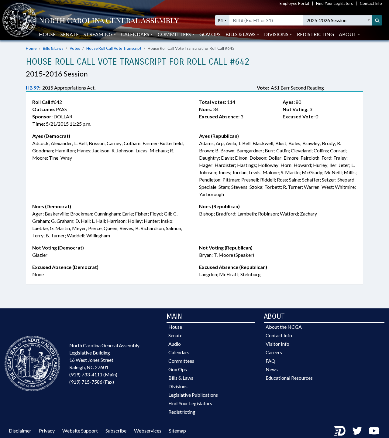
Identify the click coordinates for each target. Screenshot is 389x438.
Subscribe (115, 430)
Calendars (178, 352)
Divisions (178, 386)
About (347, 34)
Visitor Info (277, 344)
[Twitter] (357, 430)
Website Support (80, 430)
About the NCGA (284, 327)
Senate (69, 34)
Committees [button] (174, 34)
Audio (174, 344)
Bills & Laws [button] (240, 34)
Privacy (47, 430)
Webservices (147, 430)
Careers (274, 352)
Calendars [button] (135, 34)
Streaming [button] (98, 34)
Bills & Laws (53, 48)
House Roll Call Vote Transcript (113, 48)
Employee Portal (294, 3)
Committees (181, 361)
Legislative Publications (193, 395)
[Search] (377, 20)
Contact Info (371, 3)
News (272, 369)
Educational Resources (289, 378)
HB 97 (32, 87)
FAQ (270, 361)
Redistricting (315, 34)
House (47, 34)
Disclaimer (20, 430)
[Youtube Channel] (374, 430)
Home (31, 48)
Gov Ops (210, 34)
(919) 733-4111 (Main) (93, 374)
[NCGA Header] (109, 20)
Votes (75, 48)
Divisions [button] (276, 34)
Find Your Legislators (334, 3)
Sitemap (177, 430)
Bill (220, 20)
